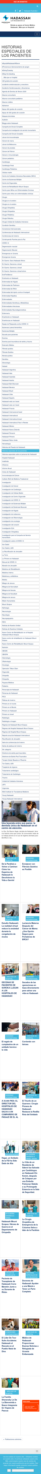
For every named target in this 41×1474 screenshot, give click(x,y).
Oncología (5, 665)
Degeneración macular (9, 246)
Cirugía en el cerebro (9, 204)
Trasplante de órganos (9, 767)
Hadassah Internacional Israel (12, 412)
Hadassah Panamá (8, 433)
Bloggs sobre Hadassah (10, 123)
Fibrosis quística (7, 349)
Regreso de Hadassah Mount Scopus (14, 725)
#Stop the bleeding (8, 74)
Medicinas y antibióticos (10, 576)
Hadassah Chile (7, 394)
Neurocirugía (6, 611)
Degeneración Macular (9, 250)
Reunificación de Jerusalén (11, 739)
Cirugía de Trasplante (10, 1274)
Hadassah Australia (30, 11)
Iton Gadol (5, 544)
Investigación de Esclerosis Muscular (14, 507)
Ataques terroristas (8, 116)
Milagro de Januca (8, 583)
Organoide (5, 672)
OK (9, 1470)
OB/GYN (5, 654)
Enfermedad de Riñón (9, 289)
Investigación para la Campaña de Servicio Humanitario (16, 536)
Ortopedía (5, 679)
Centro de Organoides (9, 183)
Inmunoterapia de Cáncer (10, 475)
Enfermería (6, 313)
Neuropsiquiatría (7, 618)
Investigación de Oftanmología (12, 518)
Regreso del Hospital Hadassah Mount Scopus (17, 728)
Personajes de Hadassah (10, 689)
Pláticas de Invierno (8, 700)
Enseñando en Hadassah (10, 317)
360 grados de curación (10, 81)
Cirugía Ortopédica (8, 208)
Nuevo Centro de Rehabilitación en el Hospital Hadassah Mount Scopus (17, 633)
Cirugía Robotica (7, 218)
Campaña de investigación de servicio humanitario (19, 130)
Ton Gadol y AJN (7, 763)
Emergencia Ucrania (9, 257)
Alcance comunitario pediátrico (12, 98)
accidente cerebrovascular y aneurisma (15, 84)
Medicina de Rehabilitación (11, 569)
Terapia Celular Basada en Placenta (14, 760)
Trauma (4, 778)
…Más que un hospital (9, 77)
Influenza (5, 465)
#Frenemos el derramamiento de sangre (15, 67)
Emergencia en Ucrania (10, 253)
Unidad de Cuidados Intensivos (12, 781)
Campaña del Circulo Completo (12, 134)
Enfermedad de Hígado (10, 282)
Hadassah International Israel (12, 419)
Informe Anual (7, 468)
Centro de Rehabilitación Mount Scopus (15, 186)
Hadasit (4, 366)
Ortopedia (5, 675)
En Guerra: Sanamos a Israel (12, 264)
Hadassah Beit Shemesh (10, 384)
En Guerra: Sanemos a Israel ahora (14, 271)
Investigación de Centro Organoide (13, 496)
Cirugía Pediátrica (8, 215)
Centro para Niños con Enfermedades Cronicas (18, 190)
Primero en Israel (8, 714)
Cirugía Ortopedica (8, 211)
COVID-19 (5, 243)
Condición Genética (8, 225)
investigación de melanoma (11, 514)
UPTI (4, 785)
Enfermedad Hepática (9, 296)
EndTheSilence (7, 275)
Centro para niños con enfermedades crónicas (17, 194)
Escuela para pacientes (10, 334)
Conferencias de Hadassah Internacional (15, 232)
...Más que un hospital (11, 859)
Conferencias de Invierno (10, 236)
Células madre (7, 172)
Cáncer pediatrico (8, 158)
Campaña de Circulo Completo (12, 127)
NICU (4, 622)
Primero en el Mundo (9, 707)
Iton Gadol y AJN (7, 548)
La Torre (5, 555)
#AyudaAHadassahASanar (11, 63)
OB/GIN (4, 651)
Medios (4, 580)
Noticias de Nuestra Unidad (11, 625)
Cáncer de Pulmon (8, 151)
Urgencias (5, 788)
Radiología (5, 718)
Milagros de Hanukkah (9, 594)
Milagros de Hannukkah (10, 587)
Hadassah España (8, 398)
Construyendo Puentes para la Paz (13, 239)
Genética (5, 359)
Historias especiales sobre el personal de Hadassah (19, 454)
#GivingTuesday (7, 70)
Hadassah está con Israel (10, 401)
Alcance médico (7, 102)
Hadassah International (10, 415)
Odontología (6, 658)
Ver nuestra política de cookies (23, 1470)
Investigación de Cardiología (11, 489)
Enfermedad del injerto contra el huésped (16, 292)
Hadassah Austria (8, 380)
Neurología (6, 615)
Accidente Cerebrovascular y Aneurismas (16, 88)
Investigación (6, 482)
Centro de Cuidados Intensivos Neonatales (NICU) (19, 176)
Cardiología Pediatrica (9, 169)
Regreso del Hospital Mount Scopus (14, 732)
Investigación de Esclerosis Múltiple (14, 503)
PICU (4, 697)
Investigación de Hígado (10, 511)
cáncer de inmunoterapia (10, 137)
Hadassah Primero (8, 437)
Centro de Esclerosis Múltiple (12, 179)
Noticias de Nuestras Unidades (12, 629)
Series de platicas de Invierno (12, 746)
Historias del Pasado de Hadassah (13, 447)
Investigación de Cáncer (10, 486)
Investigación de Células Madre (12, 493)
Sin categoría (6, 749)
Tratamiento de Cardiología (11, 774)
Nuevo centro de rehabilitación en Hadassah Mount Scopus (19, 639)
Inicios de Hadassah (9, 472)
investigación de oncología (11, 521)
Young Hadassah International (12, 799)
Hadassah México (8, 426)
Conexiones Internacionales (11, 229)
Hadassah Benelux (8, 387)
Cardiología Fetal (8, 165)
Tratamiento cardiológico (10, 770)
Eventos (5, 338)
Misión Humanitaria (8, 601)
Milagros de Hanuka (9, 590)
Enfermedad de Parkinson (11, 285)
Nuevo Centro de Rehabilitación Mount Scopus (17, 644)
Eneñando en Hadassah (10, 278)
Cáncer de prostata (8, 148)
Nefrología (5, 608)
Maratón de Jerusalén (9, 565)
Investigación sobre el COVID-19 (13, 541)
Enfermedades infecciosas (11, 306)
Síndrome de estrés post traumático (14, 753)
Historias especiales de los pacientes (14, 451)
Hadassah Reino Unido (10, 440)
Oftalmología (6, 661)
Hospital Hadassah (8, 458)
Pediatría (5, 686)
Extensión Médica (8, 345)
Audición (5, 120)
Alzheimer (5, 105)
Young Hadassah (8, 795)
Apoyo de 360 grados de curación (13, 113)
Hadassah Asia (7, 373)
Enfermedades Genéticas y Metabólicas (15, 303)
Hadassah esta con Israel (10, 405)
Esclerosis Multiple (8, 331)
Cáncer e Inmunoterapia (10, 155)
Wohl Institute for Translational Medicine (15, 792)
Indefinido (5, 461)
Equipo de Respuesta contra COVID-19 (15, 324)
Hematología (6, 444)
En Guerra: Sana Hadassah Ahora (13, 260)
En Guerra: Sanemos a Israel (12, 267)
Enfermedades (7, 299)
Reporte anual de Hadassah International (16, 735)
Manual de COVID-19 (9, 562)
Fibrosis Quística (7, 352)
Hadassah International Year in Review (15, 422)
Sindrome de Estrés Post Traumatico (14, 756)
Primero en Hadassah (9, 711)
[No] (38, 1464)
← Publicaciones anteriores (12, 1439)
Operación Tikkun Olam (10, 668)
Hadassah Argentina (9, 370)
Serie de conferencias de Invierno (13, 742)
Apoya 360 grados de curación (12, 109)
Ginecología (6, 363)
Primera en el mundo (9, 704)
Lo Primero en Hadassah (10, 558)
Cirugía (4, 197)
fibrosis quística (7, 356)
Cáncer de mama (8, 141)
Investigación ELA (8, 528)
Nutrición (5, 647)
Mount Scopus (7, 604)
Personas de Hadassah (10, 693)
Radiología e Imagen (9, 721)
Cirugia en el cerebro (9, 201)
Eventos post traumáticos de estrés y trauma (17, 341)
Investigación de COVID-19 (11, 500)
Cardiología (6, 162)
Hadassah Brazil (7, 391)
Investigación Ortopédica (10, 532)
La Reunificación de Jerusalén (12, 551)
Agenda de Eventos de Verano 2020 (14, 91)
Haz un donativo (20, 2)
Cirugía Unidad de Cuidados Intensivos (15, 222)
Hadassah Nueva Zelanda (11, 430)
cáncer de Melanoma (9, 144)
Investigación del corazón (10, 525)
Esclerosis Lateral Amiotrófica (12, 327)
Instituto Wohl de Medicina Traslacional (15, 479)
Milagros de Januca (8, 597)
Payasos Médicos (8, 682)
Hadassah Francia (8, 408)
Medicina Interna (7, 573)
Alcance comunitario (9, 95)
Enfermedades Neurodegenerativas (14, 310)
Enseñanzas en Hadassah (11, 320)
